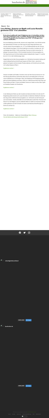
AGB (33, 414)
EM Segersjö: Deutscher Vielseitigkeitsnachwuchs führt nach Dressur (30, 15)
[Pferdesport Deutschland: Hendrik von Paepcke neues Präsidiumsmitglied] (43, 10)
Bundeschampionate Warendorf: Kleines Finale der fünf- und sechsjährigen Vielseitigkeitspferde (18, 16)
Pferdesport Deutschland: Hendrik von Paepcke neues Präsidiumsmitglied (42, 15)
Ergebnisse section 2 (8, 87)
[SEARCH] (47, 5)
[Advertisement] (24, 218)
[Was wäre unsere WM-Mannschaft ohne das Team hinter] (24, 277)
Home (9, 414)
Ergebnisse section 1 (8, 68)
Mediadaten (38, 414)
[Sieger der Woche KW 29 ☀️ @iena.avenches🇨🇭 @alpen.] (24, 370)
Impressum (19, 414)
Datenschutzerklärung (26, 414)
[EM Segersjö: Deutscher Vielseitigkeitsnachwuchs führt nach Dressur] (30, 10)
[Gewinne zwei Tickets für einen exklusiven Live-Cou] (24, 343)
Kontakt (13, 414)
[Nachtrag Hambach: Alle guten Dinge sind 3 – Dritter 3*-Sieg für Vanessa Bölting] (6, 10)
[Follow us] (45, 5)
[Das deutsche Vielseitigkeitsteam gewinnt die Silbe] (24, 304)
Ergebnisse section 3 (8, 108)
